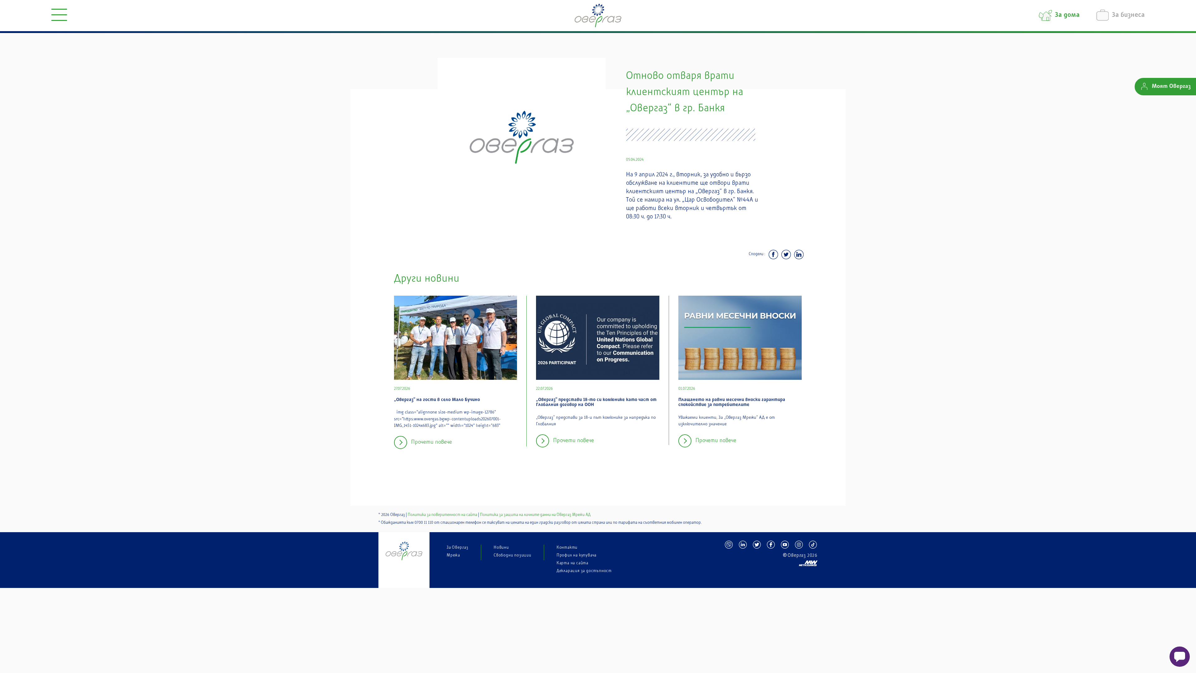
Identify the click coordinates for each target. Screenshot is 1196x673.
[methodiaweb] (771, 560)
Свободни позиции (512, 555)
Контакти (567, 547)
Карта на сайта (572, 563)
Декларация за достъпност (584, 571)
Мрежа (453, 555)
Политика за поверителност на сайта (442, 515)
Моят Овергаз (1171, 86)
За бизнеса (1128, 15)
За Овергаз (457, 547)
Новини (501, 547)
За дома (1067, 15)
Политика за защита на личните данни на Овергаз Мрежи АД (535, 515)
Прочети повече (431, 442)
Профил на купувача (576, 555)
